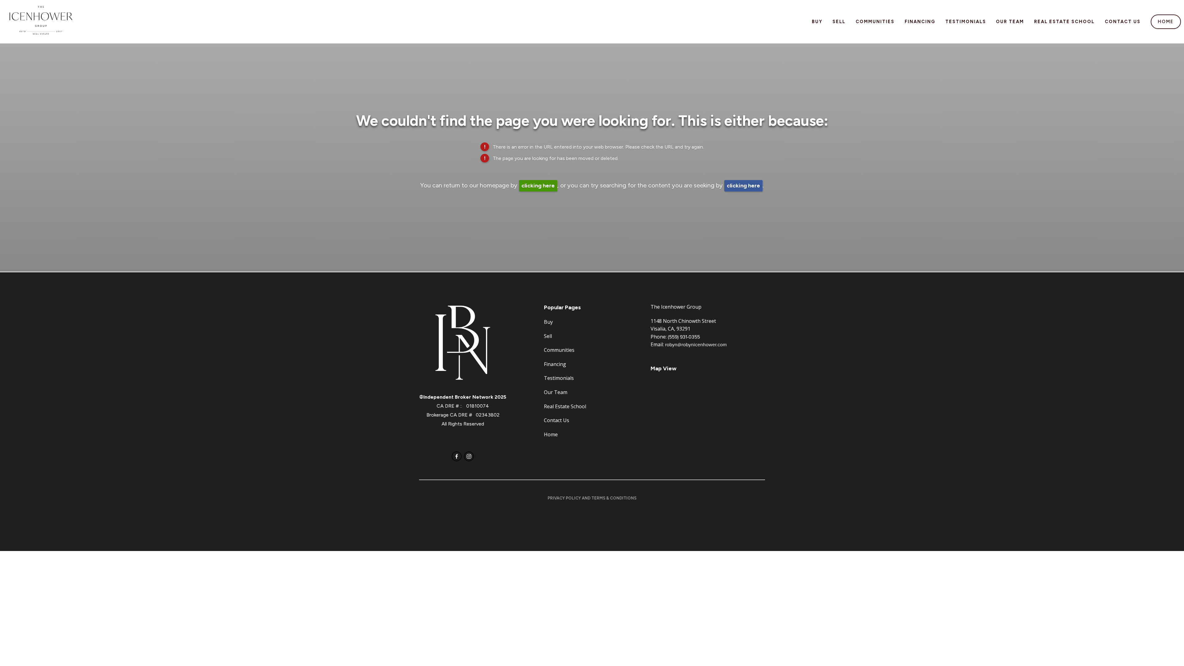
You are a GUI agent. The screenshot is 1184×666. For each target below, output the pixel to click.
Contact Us (1123, 21)
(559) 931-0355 (684, 336)
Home (1166, 21)
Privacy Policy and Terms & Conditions (592, 498)
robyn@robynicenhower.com (696, 344)
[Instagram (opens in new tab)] (469, 456)
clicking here (538, 185)
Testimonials (965, 21)
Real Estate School (1064, 21)
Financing (920, 21)
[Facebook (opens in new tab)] (457, 456)
